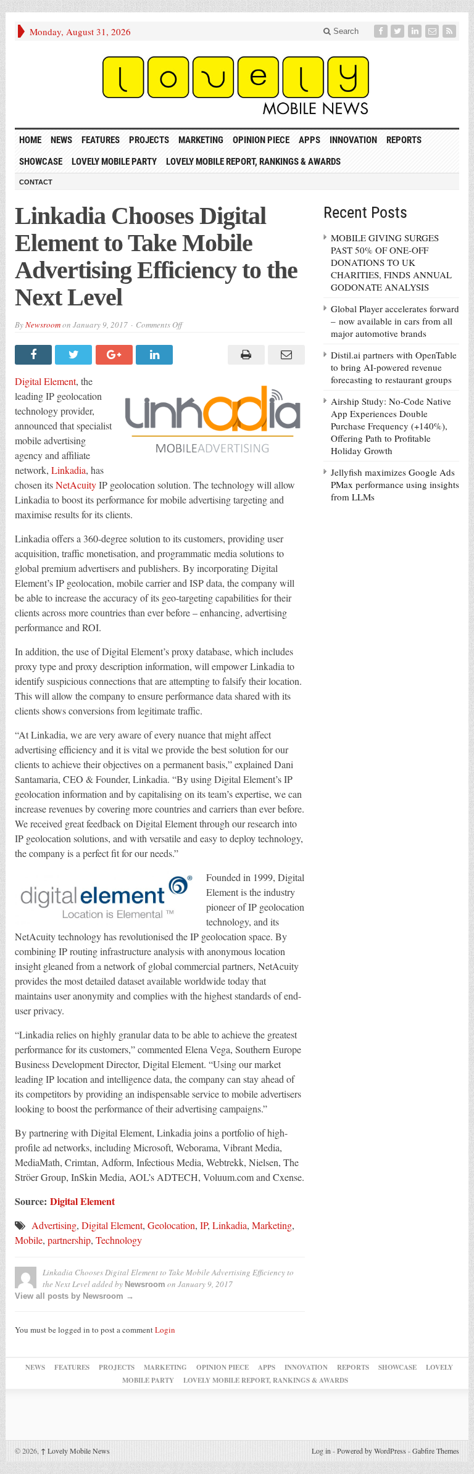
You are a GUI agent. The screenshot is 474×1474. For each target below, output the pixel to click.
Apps (309, 140)
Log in (321, 1450)
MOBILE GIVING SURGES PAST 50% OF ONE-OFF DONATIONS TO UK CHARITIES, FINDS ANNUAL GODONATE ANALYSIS (391, 262)
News (61, 140)
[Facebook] (382, 31)
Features (100, 140)
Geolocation (171, 1225)
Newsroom (42, 324)
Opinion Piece (261, 140)
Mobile (29, 1239)
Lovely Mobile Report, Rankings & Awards (253, 161)
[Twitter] (398, 31)
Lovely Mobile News (75, 1450)
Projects (149, 140)
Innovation (353, 140)
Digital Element (45, 381)
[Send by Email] (285, 355)
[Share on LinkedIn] (156, 355)
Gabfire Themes (435, 1450)
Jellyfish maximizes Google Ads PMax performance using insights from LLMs (395, 484)
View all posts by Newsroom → (74, 1296)
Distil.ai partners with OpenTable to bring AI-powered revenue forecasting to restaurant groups (394, 367)
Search (345, 31)
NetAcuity (76, 484)
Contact (35, 182)
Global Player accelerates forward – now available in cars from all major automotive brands (395, 320)
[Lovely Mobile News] (237, 84)
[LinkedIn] (416, 31)
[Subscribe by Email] (433, 31)
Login (165, 1329)
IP (203, 1225)
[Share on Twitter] (75, 355)
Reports (404, 140)
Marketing (200, 140)
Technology (119, 1239)
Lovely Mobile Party (114, 161)
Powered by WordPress (371, 1450)
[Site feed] (450, 31)
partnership (69, 1239)
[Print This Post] (244, 355)
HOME (30, 140)
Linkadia (68, 469)
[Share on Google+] (116, 355)
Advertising (54, 1225)
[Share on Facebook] (35, 355)
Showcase (40, 161)
